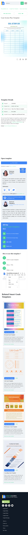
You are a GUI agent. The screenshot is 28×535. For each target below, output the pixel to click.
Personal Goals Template (9, 334)
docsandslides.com (21, 193)
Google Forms (5, 515)
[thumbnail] (14, 316)
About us (4, 521)
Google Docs (5, 508)
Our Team (5, 530)
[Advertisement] (14, 81)
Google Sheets (5, 513)
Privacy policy (5, 525)
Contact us (5, 523)
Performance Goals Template (10, 426)
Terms (4, 528)
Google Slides (5, 510)
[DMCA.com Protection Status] (6, 502)
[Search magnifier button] (22, 3)
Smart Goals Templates (11, 227)
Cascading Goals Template (10, 473)
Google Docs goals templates (17, 122)
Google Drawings (6, 517)
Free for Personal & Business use (10, 125)
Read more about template (9, 344)
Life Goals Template (8, 381)
